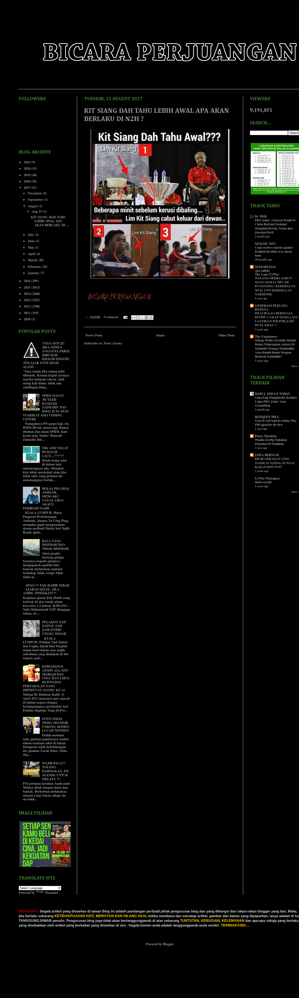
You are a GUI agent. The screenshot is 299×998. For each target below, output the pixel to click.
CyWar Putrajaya (267, 478)
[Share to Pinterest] (151, 317)
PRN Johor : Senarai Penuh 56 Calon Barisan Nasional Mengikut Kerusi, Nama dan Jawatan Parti (275, 226)
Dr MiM (261, 216)
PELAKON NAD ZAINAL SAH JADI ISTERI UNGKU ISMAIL (54, 627)
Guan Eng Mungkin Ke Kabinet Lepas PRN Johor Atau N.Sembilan (276, 401)
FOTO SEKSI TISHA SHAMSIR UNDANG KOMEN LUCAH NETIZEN (55, 724)
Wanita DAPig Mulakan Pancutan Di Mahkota (271, 441)
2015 (27, 287)
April (32, 253)
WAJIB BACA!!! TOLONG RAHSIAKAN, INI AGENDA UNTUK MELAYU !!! (55, 771)
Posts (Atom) (113, 343)
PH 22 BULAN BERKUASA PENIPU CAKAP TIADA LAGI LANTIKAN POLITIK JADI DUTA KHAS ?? (276, 319)
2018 (27, 181)
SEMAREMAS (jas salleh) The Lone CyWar (267, 270)
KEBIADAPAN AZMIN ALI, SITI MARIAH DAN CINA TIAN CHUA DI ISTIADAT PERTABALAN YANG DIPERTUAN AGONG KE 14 (46, 678)
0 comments (111, 317)
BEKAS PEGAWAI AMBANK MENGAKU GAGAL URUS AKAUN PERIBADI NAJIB (46, 498)
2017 (27, 187)
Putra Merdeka (266, 435)
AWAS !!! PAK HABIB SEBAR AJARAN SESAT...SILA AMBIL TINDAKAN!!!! (46, 589)
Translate (51, 892)
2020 (27, 168)
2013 (27, 299)
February (35, 266)
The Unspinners (266, 336)
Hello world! (263, 482)
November (35, 193)
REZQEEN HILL (267, 416)
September (36, 199)
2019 (27, 174)
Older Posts (226, 335)
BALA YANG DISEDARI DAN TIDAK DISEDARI (55, 544)
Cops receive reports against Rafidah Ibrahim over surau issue (273, 251)
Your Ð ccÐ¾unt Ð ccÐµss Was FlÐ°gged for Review (275, 422)
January (34, 272)
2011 (27, 312)
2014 (27, 293)
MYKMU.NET (265, 243)
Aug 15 (37, 211)
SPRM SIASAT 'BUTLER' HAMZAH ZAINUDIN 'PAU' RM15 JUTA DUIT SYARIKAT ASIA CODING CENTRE (46, 407)
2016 (27, 280)
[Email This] (133, 317)
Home (160, 335)
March (33, 260)
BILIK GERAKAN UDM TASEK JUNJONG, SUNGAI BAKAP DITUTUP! (274, 462)
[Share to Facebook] (146, 317)
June (32, 240)
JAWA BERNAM (267, 454)
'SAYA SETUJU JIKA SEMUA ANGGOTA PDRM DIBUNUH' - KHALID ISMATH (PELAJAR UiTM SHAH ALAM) (46, 355)
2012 (27, 306)
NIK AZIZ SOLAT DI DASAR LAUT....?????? (55, 451)
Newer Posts (93, 335)
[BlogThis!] (137, 317)
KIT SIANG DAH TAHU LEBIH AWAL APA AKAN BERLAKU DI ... (50, 221)
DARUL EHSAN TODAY (272, 393)
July (31, 234)
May (31, 247)
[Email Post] (125, 317)
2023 (27, 162)
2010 (27, 319)
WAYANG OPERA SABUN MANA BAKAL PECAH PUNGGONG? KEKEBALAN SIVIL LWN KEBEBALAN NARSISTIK (275, 286)
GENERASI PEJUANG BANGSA (271, 307)
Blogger (168, 943)
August (33, 206)
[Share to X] (142, 317)
